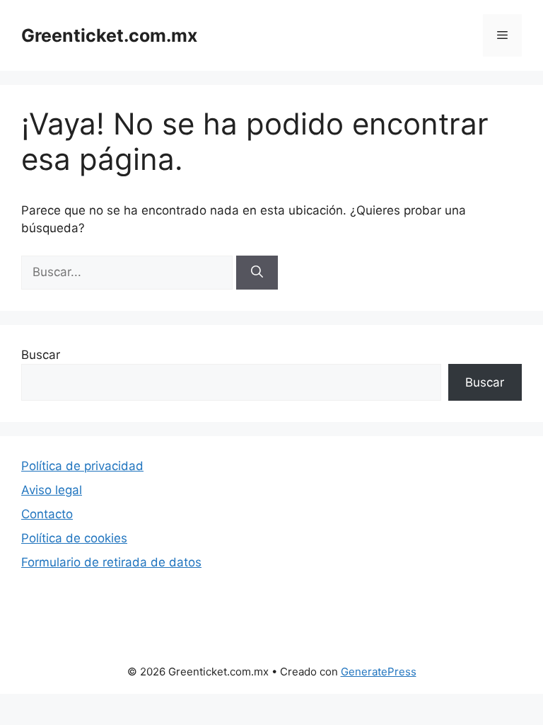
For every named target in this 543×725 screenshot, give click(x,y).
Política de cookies (74, 538)
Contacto (47, 514)
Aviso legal (51, 490)
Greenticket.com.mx (109, 35)
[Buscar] (257, 273)
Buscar (40, 355)
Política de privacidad (82, 466)
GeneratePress (378, 671)
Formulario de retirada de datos (111, 562)
